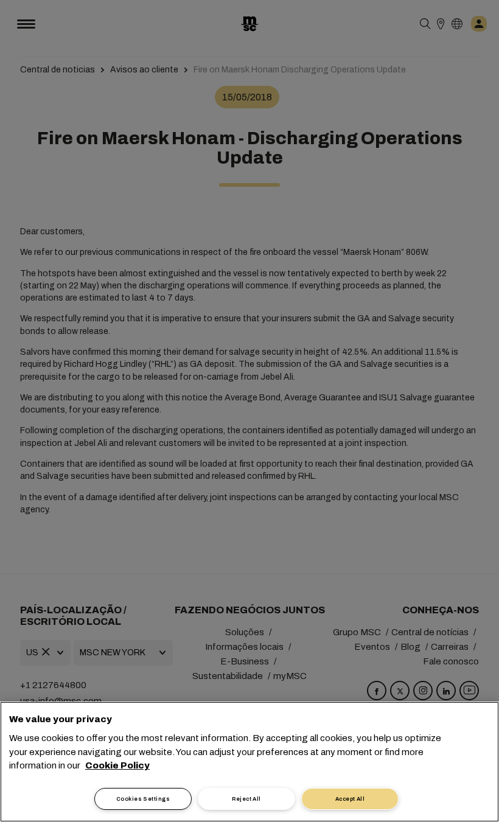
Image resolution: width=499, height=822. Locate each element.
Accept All (350, 799)
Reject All (246, 799)
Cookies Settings (143, 799)
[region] (249, 762)
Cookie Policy (117, 765)
